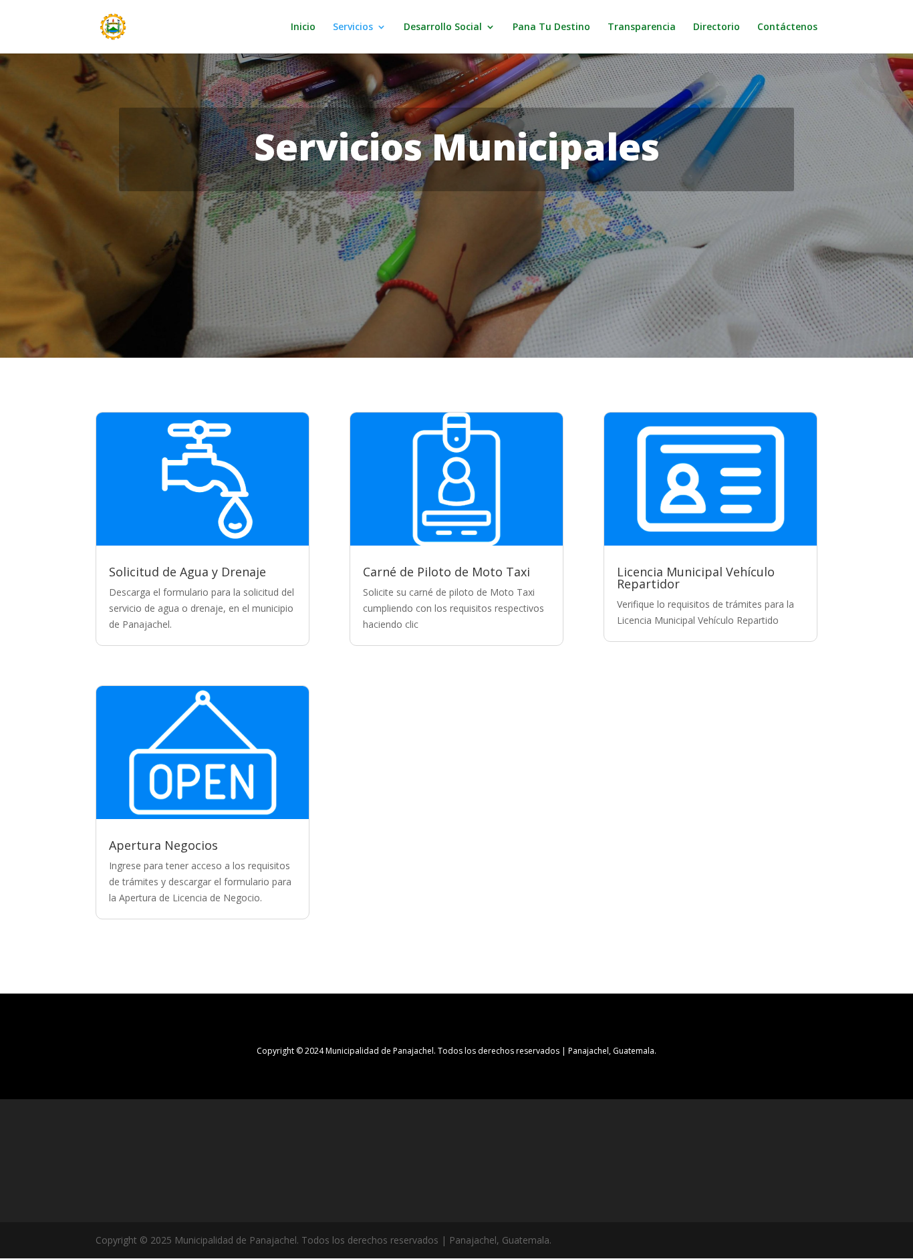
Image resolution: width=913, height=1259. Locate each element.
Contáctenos (787, 27)
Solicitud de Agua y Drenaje (187, 572)
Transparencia (642, 27)
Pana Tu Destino (551, 27)
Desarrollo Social (443, 27)
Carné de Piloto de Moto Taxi (446, 572)
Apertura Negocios (163, 845)
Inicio (303, 27)
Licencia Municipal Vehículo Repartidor (696, 578)
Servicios (353, 27)
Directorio (716, 27)
